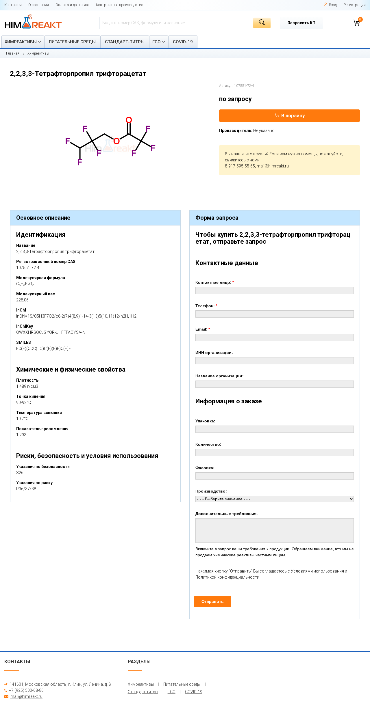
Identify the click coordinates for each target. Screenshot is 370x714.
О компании (38, 5)
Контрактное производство (119, 5)
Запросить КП (301, 22)
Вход (333, 5)
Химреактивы (21, 41)
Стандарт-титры (125, 41)
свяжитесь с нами (242, 160)
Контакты (13, 5)
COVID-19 (183, 41)
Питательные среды (72, 41)
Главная (12, 53)
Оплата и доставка (72, 5)
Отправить (212, 601)
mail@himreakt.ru (273, 166)
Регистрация (354, 5)
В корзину (293, 115)
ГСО (156, 41)
